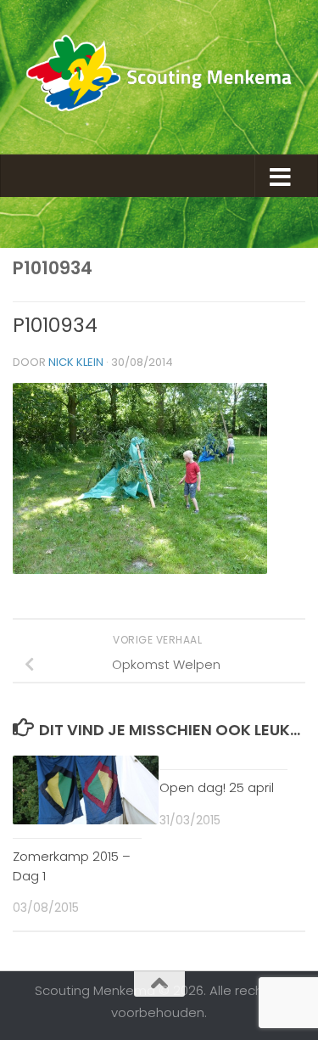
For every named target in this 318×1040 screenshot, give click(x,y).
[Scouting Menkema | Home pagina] (159, 77)
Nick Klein (75, 362)
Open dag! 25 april (216, 787)
